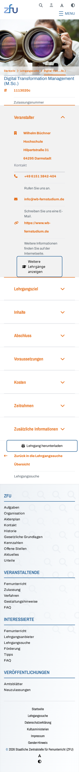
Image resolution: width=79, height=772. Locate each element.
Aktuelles (11, 554)
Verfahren (11, 595)
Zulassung (12, 589)
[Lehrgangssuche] (41, 5)
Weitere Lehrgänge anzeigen (36, 266)
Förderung (12, 648)
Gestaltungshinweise (21, 601)
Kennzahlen (13, 543)
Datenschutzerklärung (38, 722)
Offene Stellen (15, 548)
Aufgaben (11, 507)
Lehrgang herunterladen (45, 446)
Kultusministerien (38, 729)
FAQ (7, 607)
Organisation (14, 513)
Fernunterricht (15, 584)
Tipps (8, 654)
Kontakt (10, 525)
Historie (10, 531)
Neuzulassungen (17, 690)
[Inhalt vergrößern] (62, 5)
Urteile (9, 560)
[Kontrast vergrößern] (73, 5)
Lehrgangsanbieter (19, 637)
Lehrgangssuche (17, 642)
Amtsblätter (13, 684)
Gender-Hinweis (38, 742)
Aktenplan (12, 519)
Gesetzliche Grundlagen (23, 537)
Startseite (38, 709)
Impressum (38, 735)
